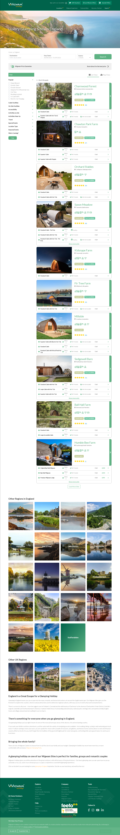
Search (107, 8)
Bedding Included (16, 94)
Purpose (64, 796)
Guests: (80, 55)
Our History (65, 787)
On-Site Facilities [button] (14, 106)
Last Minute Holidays (95, 798)
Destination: (13, 55)
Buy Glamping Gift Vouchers (97, 789)
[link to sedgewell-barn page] (110, 369)
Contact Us (38, 806)
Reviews (37, 798)
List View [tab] (94, 75)
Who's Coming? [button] (13, 133)
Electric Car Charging (17, 99)
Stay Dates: (47, 55)
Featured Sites (85, 8)
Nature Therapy (13, 801)
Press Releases (40, 794)
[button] (60, 66)
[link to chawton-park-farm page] (110, 134)
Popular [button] (11, 80)
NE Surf (11, 806)
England (16, 52)
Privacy (37, 813)
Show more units (74, 244)
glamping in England (41, 766)
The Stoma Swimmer (15, 810)
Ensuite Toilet (15, 85)
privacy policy (27, 827)
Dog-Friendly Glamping (42, 792)
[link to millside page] (110, 326)
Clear (12, 138)
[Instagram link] (94, 810)
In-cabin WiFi (15, 96)
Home (10, 52)
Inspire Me (38, 789)
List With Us (65, 789)
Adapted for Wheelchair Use (20, 90)
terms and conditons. (41, 827)
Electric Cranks (13, 804)
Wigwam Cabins (66, 798)
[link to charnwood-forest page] (110, 96)
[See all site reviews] (69, 811)
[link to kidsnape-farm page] (110, 260)
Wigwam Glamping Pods (33, 748)
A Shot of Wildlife (13, 808)
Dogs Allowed (15, 83)
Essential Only (23, 831)
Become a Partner (97, 8)
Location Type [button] (13, 126)
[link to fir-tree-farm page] (110, 293)
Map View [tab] (106, 75)
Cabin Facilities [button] (13, 103)
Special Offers (106, 3)
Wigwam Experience (72, 8)
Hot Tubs (14, 92)
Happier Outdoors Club (95, 796)
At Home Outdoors (14, 799)
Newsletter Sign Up (94, 792)
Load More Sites (74, 486)
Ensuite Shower (16, 87)
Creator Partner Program (69, 801)
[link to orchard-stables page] (110, 176)
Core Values (65, 794)
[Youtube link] (98, 810)
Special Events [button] (13, 123)
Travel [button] (10, 119)
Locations (59, 8)
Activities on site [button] (13, 113)
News (37, 796)
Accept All (13, 831)
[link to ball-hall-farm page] (110, 414)
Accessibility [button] (12, 109)
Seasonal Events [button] (13, 130)
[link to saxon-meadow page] (110, 214)
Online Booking (93, 787)
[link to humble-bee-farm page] (110, 452)
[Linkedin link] (103, 810)
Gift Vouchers (76, 3)
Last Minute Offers (90, 3)
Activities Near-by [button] (14, 116)
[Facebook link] (90, 810)
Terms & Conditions (41, 811)
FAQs (37, 808)
